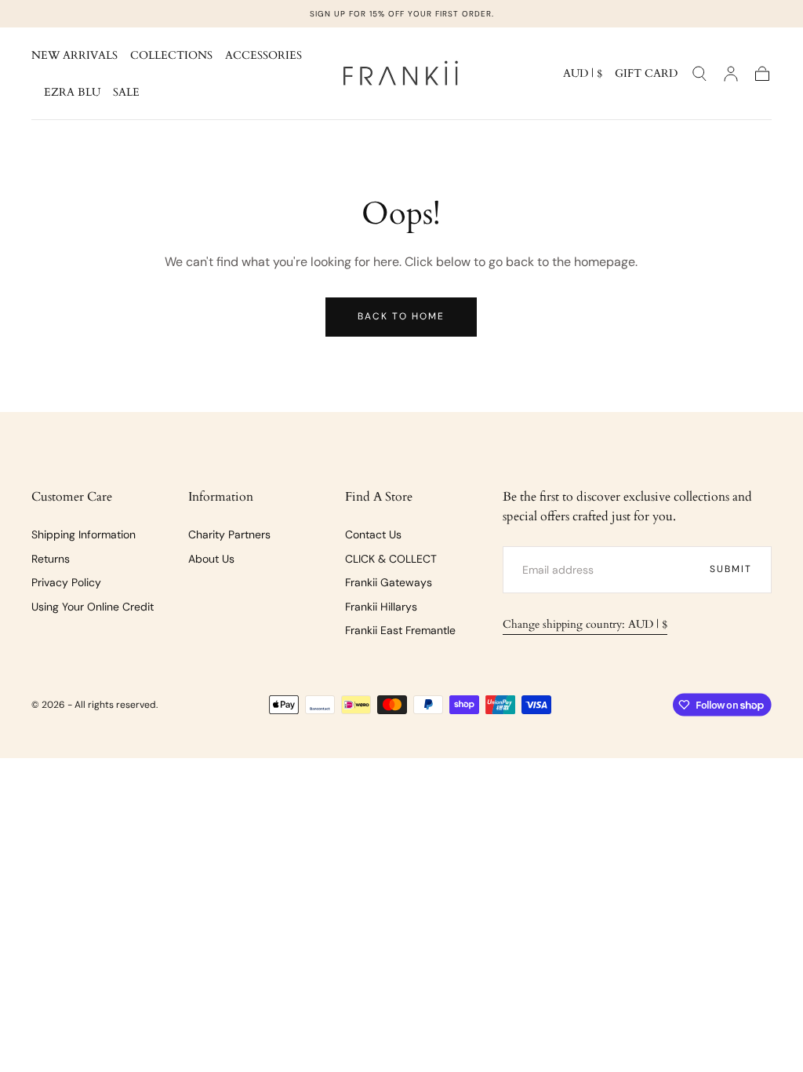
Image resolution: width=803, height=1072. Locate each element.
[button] (582, 76)
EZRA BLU (72, 93)
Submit (731, 569)
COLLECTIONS (171, 56)
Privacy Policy (66, 582)
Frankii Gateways (388, 582)
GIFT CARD (646, 74)
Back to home (401, 316)
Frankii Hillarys (381, 607)
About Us (211, 559)
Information (220, 496)
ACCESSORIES (263, 56)
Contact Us (373, 534)
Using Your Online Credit (92, 607)
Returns (50, 559)
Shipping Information (83, 534)
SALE (126, 93)
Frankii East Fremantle (400, 630)
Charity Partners (229, 534)
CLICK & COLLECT (391, 559)
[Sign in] (730, 73)
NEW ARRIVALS (74, 56)
